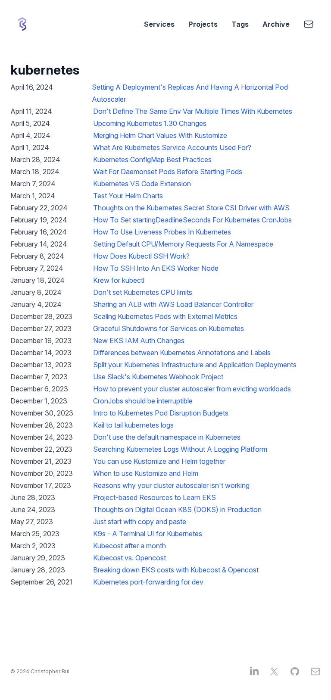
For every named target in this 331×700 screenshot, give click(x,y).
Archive (276, 24)
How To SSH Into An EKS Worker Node (156, 268)
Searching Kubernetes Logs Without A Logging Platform (180, 449)
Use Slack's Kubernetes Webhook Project (158, 376)
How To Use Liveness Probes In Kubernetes (162, 232)
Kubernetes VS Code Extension (142, 183)
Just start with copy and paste (139, 521)
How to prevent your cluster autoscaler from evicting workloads (192, 388)
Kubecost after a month (129, 545)
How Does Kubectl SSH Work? (141, 256)
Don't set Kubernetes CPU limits (142, 292)
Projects (203, 24)
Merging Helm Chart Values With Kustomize (160, 135)
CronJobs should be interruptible (143, 401)
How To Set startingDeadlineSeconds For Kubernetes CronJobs (192, 220)
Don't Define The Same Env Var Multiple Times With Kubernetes (192, 111)
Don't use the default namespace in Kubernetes (166, 437)
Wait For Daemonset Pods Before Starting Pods (167, 171)
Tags (240, 24)
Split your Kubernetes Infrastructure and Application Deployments (195, 364)
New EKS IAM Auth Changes (138, 340)
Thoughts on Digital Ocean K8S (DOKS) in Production (177, 509)
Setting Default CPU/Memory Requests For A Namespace (183, 244)
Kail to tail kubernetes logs (133, 425)
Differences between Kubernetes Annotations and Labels (182, 352)
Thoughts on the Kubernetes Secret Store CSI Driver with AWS (191, 207)
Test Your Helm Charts (128, 195)
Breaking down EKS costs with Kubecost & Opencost (176, 570)
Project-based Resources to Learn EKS (154, 497)
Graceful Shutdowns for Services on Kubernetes (168, 328)
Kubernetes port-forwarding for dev (148, 582)
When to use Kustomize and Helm (145, 473)
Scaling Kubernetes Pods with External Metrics (165, 316)
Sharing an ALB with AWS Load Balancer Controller (173, 304)
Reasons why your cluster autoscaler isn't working (171, 485)
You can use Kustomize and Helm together (159, 461)
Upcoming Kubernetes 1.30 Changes (149, 123)
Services (159, 24)
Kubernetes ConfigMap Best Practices (152, 159)
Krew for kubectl (118, 280)
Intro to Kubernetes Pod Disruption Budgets (160, 413)
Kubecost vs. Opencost (129, 557)
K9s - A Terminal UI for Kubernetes (147, 533)
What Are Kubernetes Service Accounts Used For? (172, 147)
